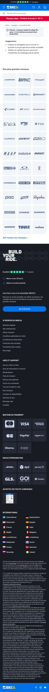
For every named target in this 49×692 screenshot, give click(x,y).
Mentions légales (9, 325)
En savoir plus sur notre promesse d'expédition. (24, 636)
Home (7, 25)
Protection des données (11, 343)
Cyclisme (14, 25)
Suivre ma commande (11, 383)
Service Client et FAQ (11, 365)
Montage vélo (8, 401)
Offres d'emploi (8, 332)
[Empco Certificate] (10, 498)
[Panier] (44, 7)
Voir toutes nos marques (15, 237)
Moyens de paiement (10, 380)
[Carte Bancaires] (10, 435)
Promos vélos (12, 18)
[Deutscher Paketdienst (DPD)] (24, 467)
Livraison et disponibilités (12, 394)
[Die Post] (39, 467)
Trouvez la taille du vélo (11, 387)
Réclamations (8, 372)
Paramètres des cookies (12, 347)
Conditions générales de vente (14, 336)
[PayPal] (24, 435)
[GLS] (10, 479)
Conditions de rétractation (12, 340)
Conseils (6, 405)
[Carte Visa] (24, 424)
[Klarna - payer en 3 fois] (10, 447)
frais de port (13, 563)
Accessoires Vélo (24, 25)
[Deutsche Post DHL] (10, 467)
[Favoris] (33, 7)
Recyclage (7, 350)
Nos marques (8, 390)
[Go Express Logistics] (24, 479)
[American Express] (39, 424)
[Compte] (39, 7)
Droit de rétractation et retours (14, 369)
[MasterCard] (10, 424)
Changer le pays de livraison (12, 584)
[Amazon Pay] (39, 435)
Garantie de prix (9, 398)
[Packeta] (39, 479)
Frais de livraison (9, 376)
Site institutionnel (9, 329)
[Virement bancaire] (24, 447)
